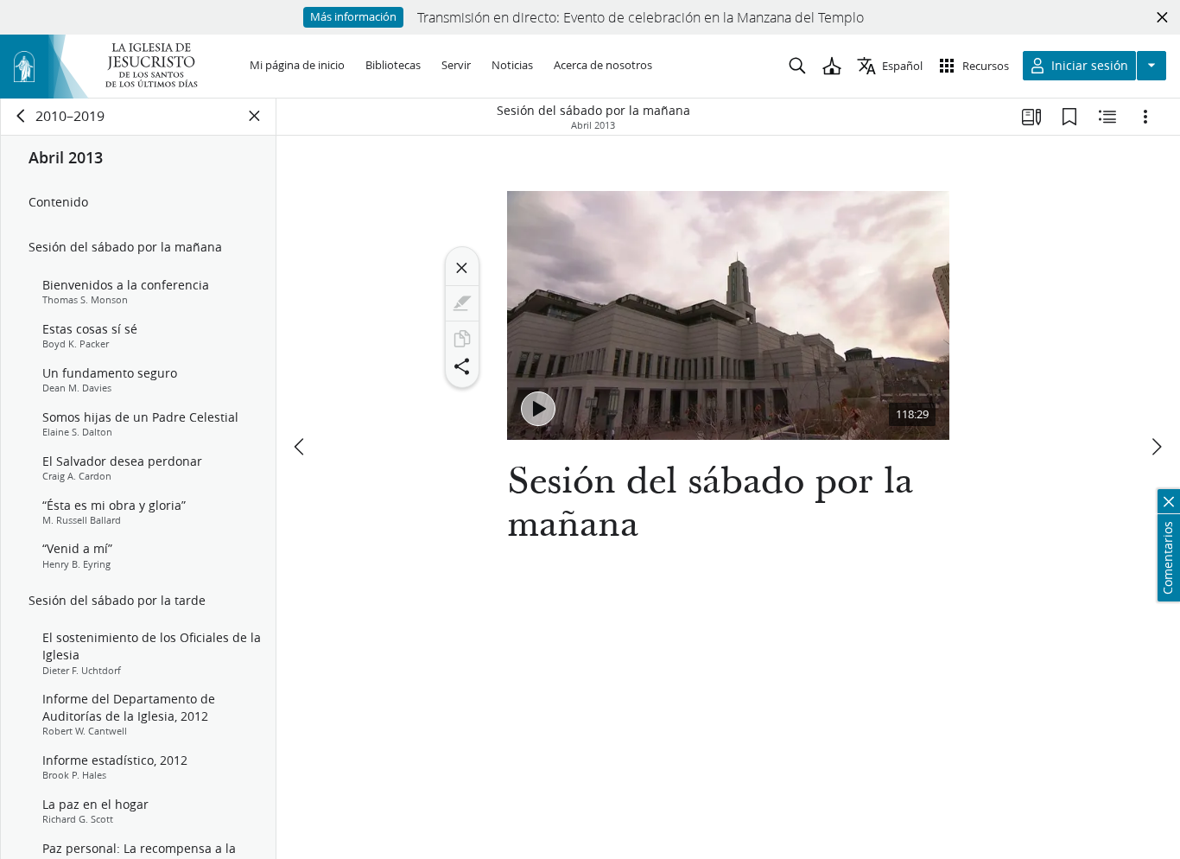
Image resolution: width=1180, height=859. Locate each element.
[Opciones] (1145, 117)
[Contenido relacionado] (1107, 117)
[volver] (21, 116)
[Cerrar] (462, 268)
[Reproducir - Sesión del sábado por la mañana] (538, 408)
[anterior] (300, 447)
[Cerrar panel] (255, 116)
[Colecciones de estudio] (1031, 117)
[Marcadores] (1069, 117)
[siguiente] (1156, 447)
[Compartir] (462, 366)
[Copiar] (462, 339)
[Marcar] (462, 303)
